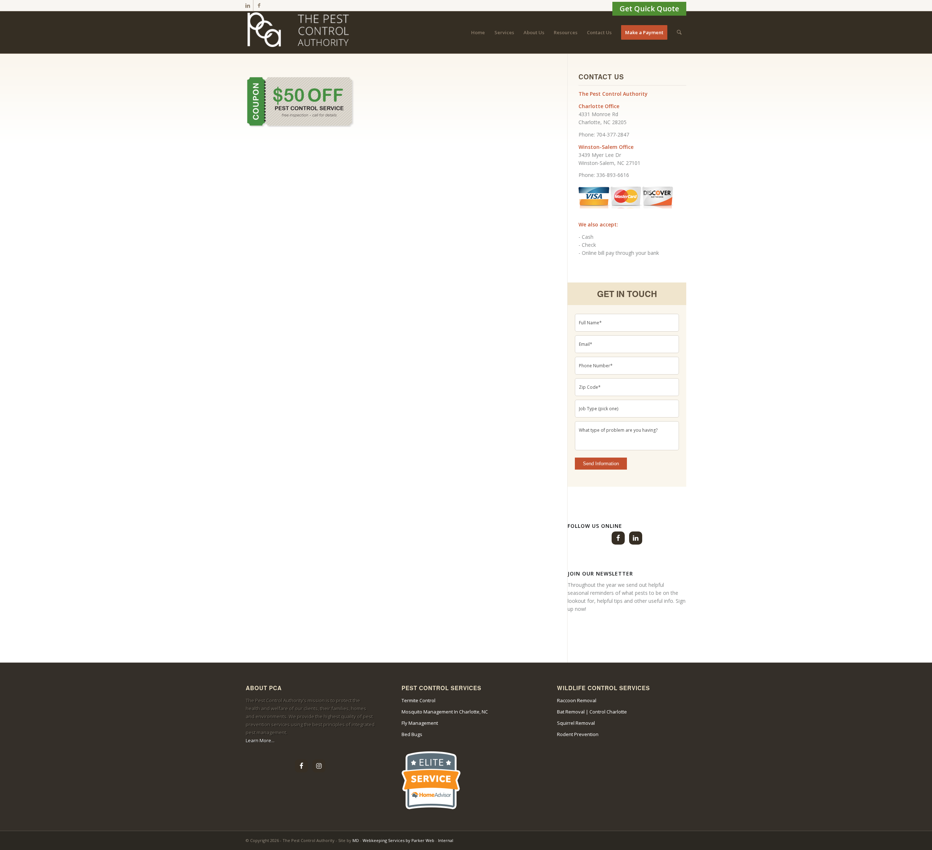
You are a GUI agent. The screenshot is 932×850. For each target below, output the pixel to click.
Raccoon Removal (576, 700)
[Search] (679, 32)
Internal (445, 840)
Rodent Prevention (578, 734)
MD (355, 840)
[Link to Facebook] (258, 5)
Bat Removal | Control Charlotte (592, 711)
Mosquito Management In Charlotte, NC (445, 711)
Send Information (601, 463)
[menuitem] (478, 32)
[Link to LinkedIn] (247, 5)
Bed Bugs (412, 734)
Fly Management (420, 723)
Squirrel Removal (576, 723)
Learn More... (260, 740)
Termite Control (418, 700)
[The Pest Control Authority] (300, 32)
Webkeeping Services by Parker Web (399, 840)
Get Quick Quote (649, 8)
